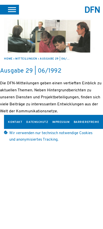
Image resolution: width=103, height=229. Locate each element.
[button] (9, 9)
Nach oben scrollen (94, 212)
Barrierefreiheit (88, 122)
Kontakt (15, 122)
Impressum (61, 122)
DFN (92, 10)
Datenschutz (37, 122)
